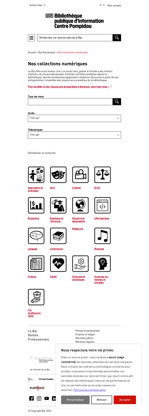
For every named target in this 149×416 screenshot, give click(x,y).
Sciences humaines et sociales (101, 279)
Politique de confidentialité (89, 390)
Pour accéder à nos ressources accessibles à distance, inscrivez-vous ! (68, 86)
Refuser (102, 399)
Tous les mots (36, 96)
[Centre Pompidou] (46, 379)
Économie (33, 218)
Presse (32, 276)
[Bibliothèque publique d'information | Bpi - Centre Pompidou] (74, 21)
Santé (53, 276)
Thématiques (35, 130)
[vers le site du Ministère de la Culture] (31, 381)
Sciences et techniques (78, 278)
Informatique (101, 218)
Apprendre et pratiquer (35, 189)
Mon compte (114, 5)
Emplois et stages (85, 334)
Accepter (125, 399)
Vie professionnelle (34, 313)
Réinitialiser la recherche (41, 153)
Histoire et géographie (78, 220)
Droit (97, 188)
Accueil (32, 52)
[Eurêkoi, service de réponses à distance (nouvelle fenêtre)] (37, 391)
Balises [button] (33, 335)
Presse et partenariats (87, 331)
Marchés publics (84, 338)
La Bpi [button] (32, 331)
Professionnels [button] (38, 339)
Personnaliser (75, 399)
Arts (52, 188)
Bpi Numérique (46, 52)
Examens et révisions (56, 220)
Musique (99, 249)
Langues (32, 249)
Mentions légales (84, 342)
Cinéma (76, 188)
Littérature (56, 249)
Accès (31, 113)
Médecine (77, 229)
